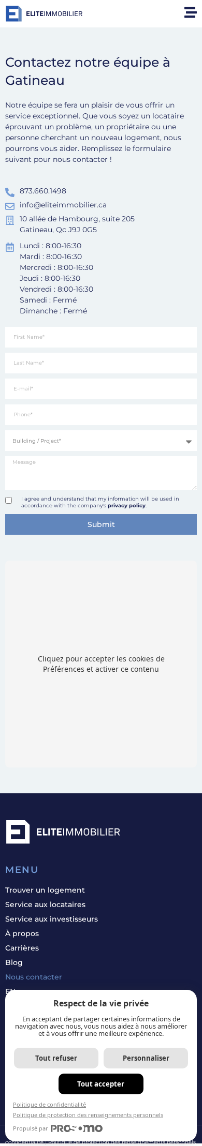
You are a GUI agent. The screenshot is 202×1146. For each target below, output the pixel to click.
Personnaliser (146, 1058)
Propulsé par (30, 1128)
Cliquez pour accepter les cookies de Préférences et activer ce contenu (101, 664)
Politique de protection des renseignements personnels (88, 1115)
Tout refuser (56, 1058)
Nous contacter (33, 977)
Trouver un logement (45, 890)
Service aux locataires (45, 904)
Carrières (22, 948)
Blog (14, 962)
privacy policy (127, 505)
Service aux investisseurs (51, 919)
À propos (22, 933)
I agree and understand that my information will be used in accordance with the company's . (100, 502)
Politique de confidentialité (49, 1104)
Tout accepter (100, 1084)
